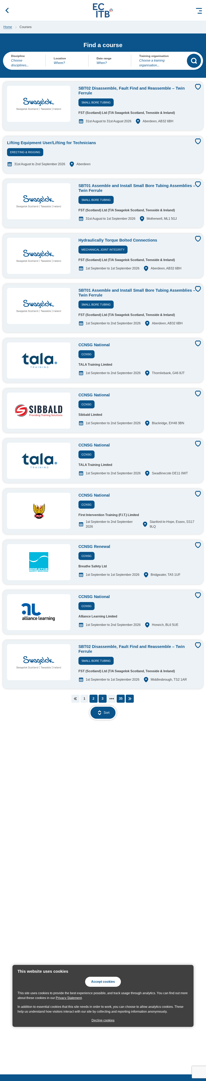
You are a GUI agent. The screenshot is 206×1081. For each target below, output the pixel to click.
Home (7, 27)
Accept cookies (103, 981)
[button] (7, 10)
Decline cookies (103, 1020)
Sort (106, 712)
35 (121, 698)
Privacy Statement (69, 998)
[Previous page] (75, 699)
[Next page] (130, 699)
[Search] (194, 61)
